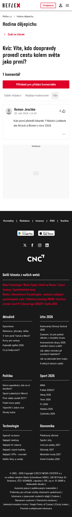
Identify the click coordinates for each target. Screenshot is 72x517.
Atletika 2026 (46, 409)
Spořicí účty (46, 440)
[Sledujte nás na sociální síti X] (25, 245)
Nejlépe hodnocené (37, 95)
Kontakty (8, 220)
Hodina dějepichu (25, 16)
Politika (8, 376)
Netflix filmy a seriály (13, 459)
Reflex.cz (7, 16)
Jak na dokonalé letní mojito (53, 359)
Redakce (25, 220)
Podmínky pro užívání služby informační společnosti (35, 492)
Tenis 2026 (45, 399)
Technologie (11, 426)
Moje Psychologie (12, 285)
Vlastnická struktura (46, 500)
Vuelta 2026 (51, 304)
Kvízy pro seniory (11, 340)
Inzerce (40, 220)
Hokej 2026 (45, 395)
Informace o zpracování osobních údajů (30, 496)
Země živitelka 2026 (50, 459)
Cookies (55, 496)
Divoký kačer (9, 412)
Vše (55, 95)
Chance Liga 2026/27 (32, 304)
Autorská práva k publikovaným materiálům (35, 488)
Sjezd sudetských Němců (15, 393)
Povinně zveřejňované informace (36, 508)
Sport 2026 (47, 376)
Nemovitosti (18, 294)
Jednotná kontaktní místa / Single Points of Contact (28, 504)
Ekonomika (47, 426)
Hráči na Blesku (47, 285)
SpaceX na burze (11, 435)
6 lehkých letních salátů (51, 363)
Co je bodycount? (11, 350)
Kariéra (65, 220)
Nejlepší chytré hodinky (14, 449)
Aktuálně (8, 317)
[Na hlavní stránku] (11, 5)
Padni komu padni (11, 403)
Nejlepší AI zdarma (12, 445)
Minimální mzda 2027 (50, 454)
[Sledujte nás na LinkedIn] (47, 245)
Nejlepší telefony (11, 440)
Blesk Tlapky (30, 285)
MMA (42, 385)
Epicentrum (8, 326)
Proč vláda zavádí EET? (14, 398)
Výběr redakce (12, 95)
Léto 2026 (46, 317)
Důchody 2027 (47, 449)
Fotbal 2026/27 (47, 390)
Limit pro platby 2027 (50, 445)
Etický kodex (61, 504)
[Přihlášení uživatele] (60, 5)
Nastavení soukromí (25, 500)
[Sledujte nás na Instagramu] (39, 245)
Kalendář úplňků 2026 (13, 345)
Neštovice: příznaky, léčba (15, 331)
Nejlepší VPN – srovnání (15, 454)
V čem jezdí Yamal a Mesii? (16, 336)
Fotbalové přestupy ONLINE (40, 299)
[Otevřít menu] (67, 5)
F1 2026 (44, 404)
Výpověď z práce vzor (13, 407)
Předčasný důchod (49, 435)
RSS (52, 220)
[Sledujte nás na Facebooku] (32, 245)
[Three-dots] (63, 134)
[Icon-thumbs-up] (63, 111)
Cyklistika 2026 (47, 413)
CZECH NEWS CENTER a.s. (48, 473)
